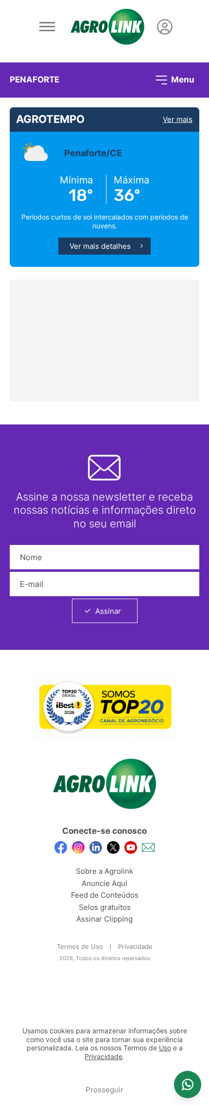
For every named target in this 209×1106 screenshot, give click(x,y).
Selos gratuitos (105, 907)
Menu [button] (181, 79)
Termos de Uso (80, 946)
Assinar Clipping (104, 919)
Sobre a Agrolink (104, 871)
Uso (165, 1048)
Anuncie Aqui (104, 883)
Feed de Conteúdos (105, 895)
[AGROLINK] (107, 27)
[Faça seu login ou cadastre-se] (165, 27)
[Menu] (47, 27)
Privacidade (135, 946)
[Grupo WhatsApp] (187, 1084)
